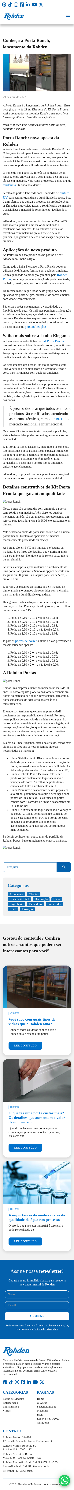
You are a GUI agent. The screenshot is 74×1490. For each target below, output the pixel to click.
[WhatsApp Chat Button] (64, 1480)
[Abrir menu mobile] (68, 16)
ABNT (58, 419)
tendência (9, 185)
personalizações (35, 327)
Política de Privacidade (46, 1329)
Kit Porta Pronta (53, 341)
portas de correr (26, 641)
